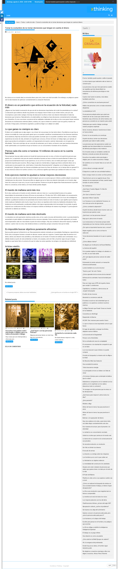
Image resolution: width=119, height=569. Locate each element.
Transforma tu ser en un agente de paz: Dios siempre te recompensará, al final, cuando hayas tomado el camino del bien (97, 180)
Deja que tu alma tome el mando (92, 218)
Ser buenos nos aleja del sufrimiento (94, 510)
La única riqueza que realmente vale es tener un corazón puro (65, 2)
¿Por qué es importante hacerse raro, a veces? (97, 227)
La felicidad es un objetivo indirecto (93, 460)
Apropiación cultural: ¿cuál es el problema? (96, 506)
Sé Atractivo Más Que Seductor (92, 361)
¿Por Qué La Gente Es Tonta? (92, 194)
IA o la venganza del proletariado (93, 542)
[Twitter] (2, 12)
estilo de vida (30, 22)
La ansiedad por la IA (89, 111)
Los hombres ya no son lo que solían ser (95, 457)
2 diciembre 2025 (11, 328)
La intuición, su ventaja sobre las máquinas (96, 454)
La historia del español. (90, 248)
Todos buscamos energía (90, 367)
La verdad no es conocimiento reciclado (95, 432)
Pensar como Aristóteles (90, 338)
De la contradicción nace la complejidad (95, 341)
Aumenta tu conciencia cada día (92, 297)
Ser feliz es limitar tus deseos (92, 447)
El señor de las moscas (90, 294)
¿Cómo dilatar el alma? (90, 241)
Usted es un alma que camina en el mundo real (97, 435)
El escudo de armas (89, 451)
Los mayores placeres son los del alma (95, 500)
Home (8, 15)
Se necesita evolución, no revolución (94, 444)
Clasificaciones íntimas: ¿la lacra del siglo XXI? (97, 503)
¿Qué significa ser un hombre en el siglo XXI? (64, 292)
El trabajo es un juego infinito (91, 533)
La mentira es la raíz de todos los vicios (95, 497)
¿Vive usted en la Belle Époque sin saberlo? (96, 539)
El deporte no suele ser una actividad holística (97, 171)
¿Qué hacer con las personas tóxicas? (94, 215)
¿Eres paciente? (87, 400)
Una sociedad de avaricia (90, 364)
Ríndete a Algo (87, 404)
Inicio (18, 22)
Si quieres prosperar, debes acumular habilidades (21, 292)
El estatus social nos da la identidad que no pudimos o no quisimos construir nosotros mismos (96, 303)
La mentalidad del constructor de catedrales (96, 464)
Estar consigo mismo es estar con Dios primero (97, 175)
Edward (18, 32)
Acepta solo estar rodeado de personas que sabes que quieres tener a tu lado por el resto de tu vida (97, 469)
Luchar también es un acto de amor (93, 268)
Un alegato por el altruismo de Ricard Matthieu (97, 245)
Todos (23, 22)
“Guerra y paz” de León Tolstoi (92, 271)
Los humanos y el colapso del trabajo (94, 518)
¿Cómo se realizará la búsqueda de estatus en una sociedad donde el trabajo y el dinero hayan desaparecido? (97, 486)
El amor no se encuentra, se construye (94, 135)
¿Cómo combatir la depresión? (92, 206)
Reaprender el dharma (89, 317)
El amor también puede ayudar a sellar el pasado (97, 78)
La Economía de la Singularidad (92, 334)
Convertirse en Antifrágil (90, 314)
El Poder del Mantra (88, 475)
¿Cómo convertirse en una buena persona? (96, 102)
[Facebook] (2, 20)
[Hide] (0, 23)
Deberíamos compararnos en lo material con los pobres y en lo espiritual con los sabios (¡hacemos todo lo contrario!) (97, 384)
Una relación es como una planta (93, 536)
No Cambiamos (87, 186)
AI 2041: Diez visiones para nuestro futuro (95, 320)
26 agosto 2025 (36, 328)
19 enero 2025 (60, 330)
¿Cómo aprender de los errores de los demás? (97, 274)
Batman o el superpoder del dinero (93, 418)
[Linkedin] (2, 16)
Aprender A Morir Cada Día (91, 198)
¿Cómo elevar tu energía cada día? (93, 168)
